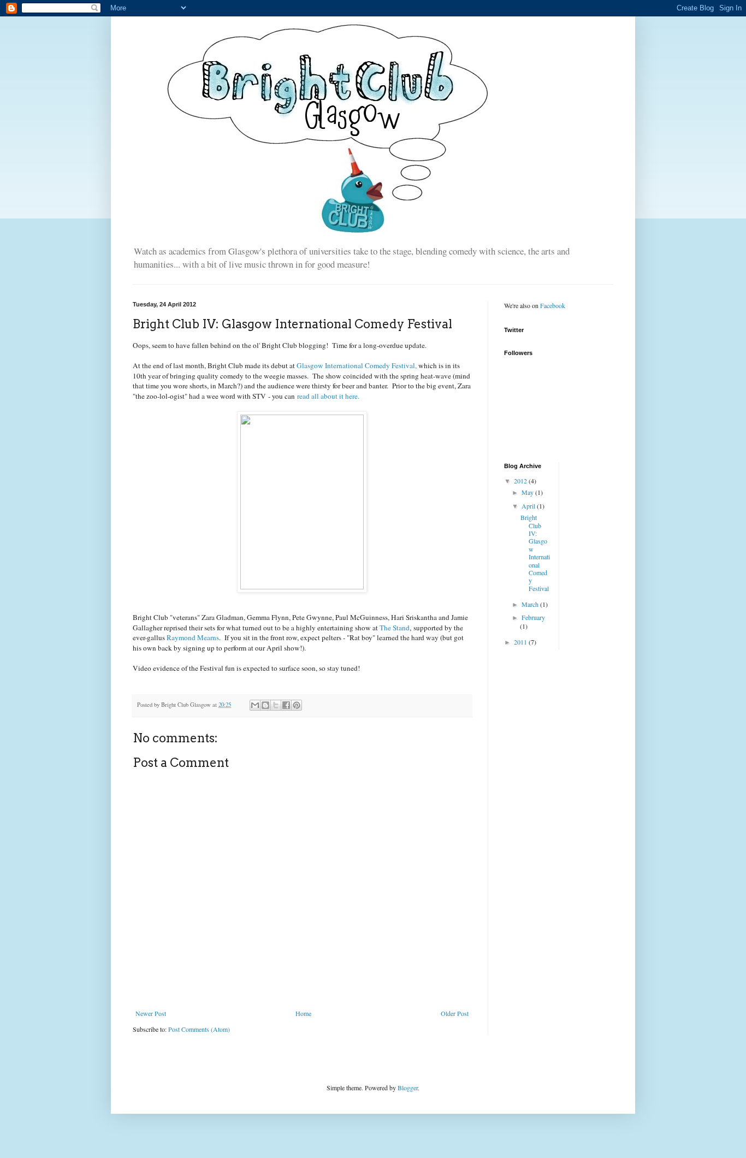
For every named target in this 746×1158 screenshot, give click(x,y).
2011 (521, 641)
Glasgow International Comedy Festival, (357, 365)
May (528, 492)
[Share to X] (275, 705)
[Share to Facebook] (286, 705)
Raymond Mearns (193, 637)
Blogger (408, 1087)
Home (303, 1013)
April (529, 505)
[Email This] (255, 705)
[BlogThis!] (265, 705)
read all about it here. (328, 396)
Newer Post (150, 1013)
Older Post (455, 1013)
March (531, 604)
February (533, 617)
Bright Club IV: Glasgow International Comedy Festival (535, 553)
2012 (521, 480)
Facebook (552, 305)
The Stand (395, 628)
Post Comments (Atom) (199, 1029)
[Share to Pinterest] (296, 705)
